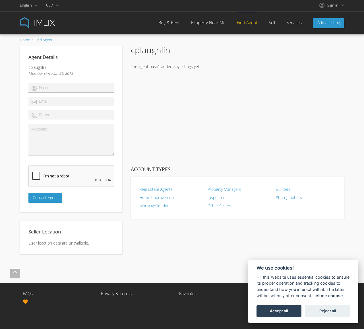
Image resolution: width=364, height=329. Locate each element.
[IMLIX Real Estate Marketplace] (51, 22)
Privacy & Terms (116, 293)
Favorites (188, 293)
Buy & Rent (169, 22)
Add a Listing (328, 22)
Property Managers (224, 189)
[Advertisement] (237, 117)
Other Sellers (219, 205)
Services (294, 22)
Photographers (289, 197)
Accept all (279, 311)
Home (25, 39)
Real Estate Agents (156, 189)
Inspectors (217, 197)
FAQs (28, 293)
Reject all (327, 311)
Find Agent (247, 22)
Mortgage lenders (155, 205)
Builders (283, 189)
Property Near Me (208, 22)
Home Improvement (157, 197)
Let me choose (328, 295)
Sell (272, 22)
